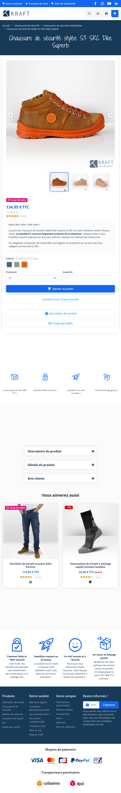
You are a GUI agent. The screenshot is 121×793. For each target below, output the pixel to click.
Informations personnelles (63, 704)
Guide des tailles (60, 323)
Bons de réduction (65, 726)
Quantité (67, 272)
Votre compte (66, 696)
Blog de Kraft (36, 734)
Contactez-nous (37, 725)
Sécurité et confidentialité (36, 720)
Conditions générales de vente (39, 708)
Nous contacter (12, 3)
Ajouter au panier (61, 289)
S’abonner (109, 705)
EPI (4, 722)
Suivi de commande (63, 3)
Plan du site (35, 730)
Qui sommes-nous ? (39, 714)
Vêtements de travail (13, 702)
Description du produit (60, 313)
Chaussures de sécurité (10, 708)
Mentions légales (38, 702)
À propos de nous (36, 3)
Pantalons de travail (12, 718)
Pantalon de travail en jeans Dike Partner (31, 565)
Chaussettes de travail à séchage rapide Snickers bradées (90, 565)
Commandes (62, 713)
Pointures (11, 272)
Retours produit (64, 709)
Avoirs (59, 718)
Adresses (61, 722)
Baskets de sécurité (12, 714)
